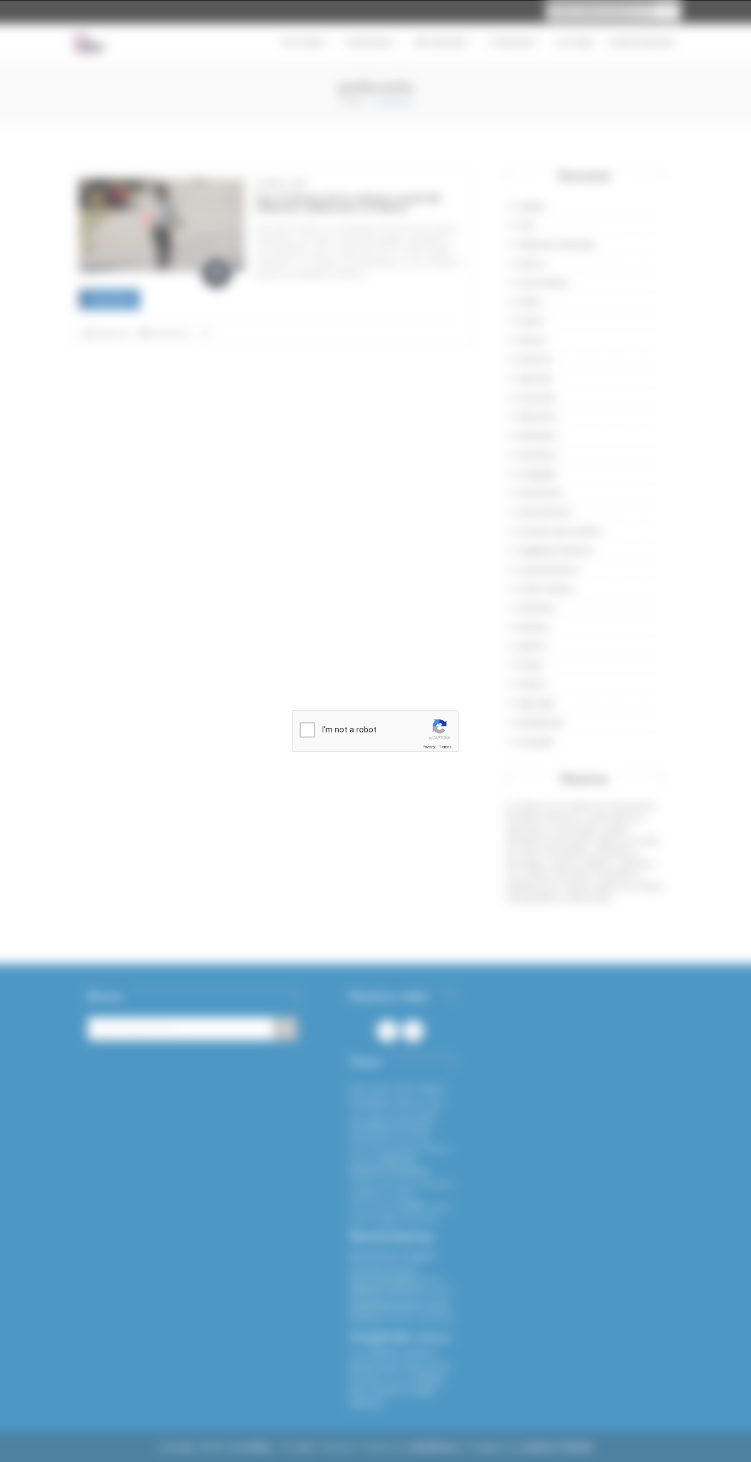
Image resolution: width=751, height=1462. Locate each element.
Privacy (428, 746)
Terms (445, 746)
